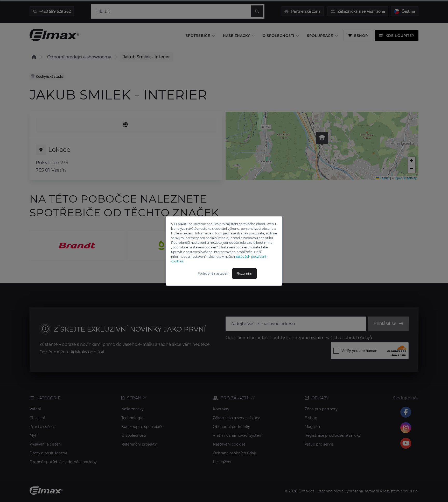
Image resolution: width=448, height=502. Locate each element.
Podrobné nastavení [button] (213, 273)
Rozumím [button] (244, 273)
